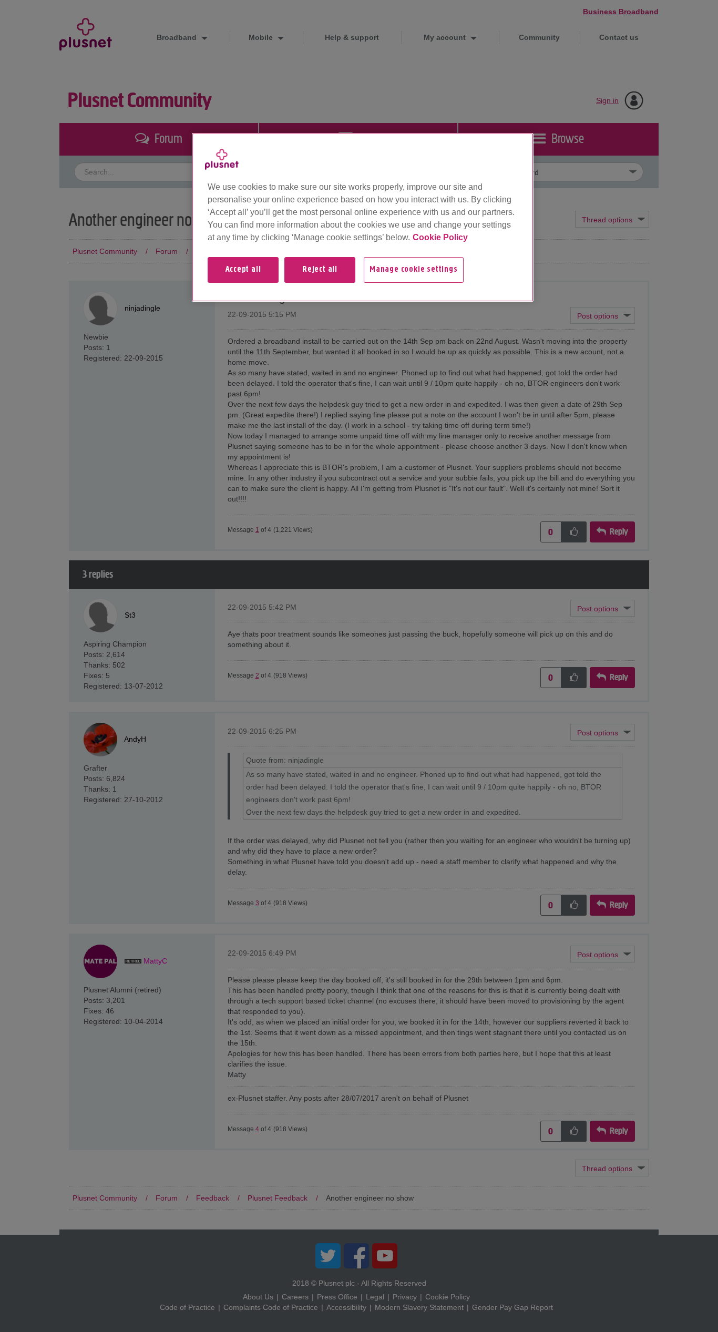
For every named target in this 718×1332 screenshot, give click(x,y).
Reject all (319, 269)
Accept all (243, 269)
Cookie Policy (440, 237)
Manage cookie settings (414, 269)
